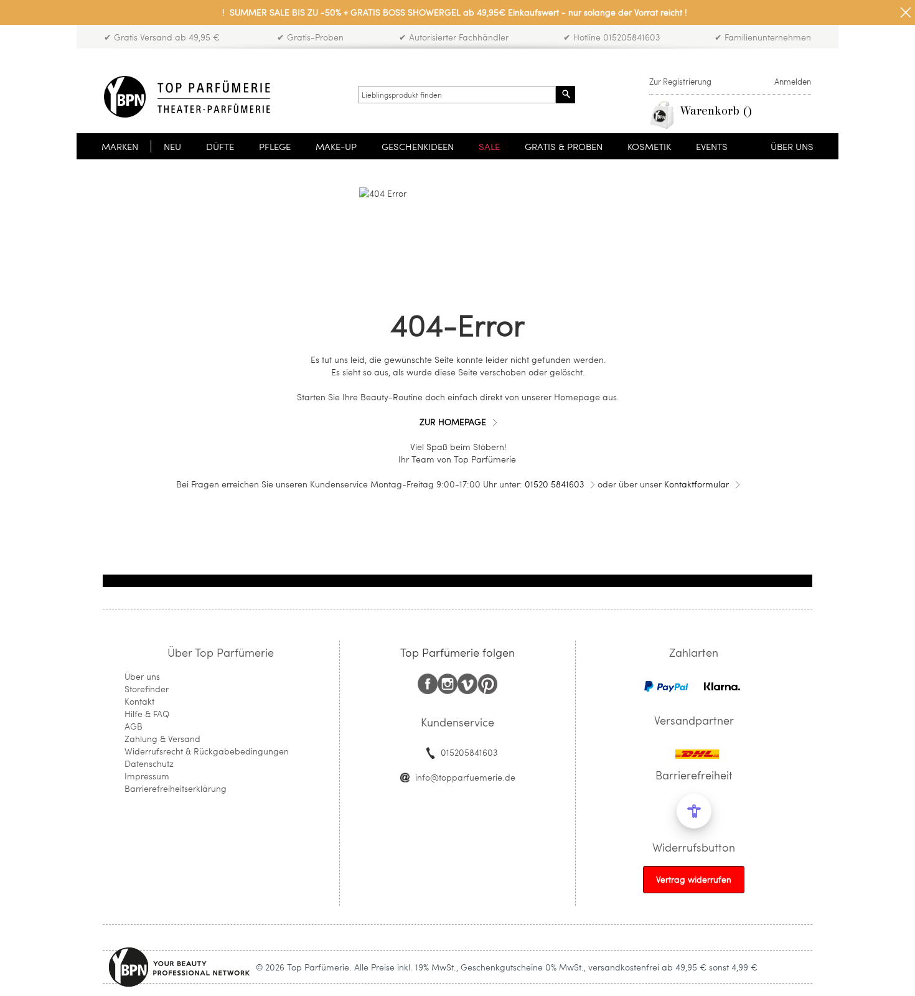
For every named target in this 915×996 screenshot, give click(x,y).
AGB (133, 726)
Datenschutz (149, 763)
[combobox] (457, 94)
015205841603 (469, 752)
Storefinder (146, 689)
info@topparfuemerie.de (465, 777)
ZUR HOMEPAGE (453, 422)
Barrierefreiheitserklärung (175, 788)
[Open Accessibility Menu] (694, 811)
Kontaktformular (696, 484)
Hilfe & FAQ (146, 714)
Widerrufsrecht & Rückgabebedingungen (206, 751)
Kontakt (139, 701)
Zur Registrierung (680, 81)
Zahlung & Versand (162, 739)
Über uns (142, 676)
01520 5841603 (554, 484)
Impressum (146, 776)
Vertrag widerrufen (693, 879)
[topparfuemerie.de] (187, 97)
